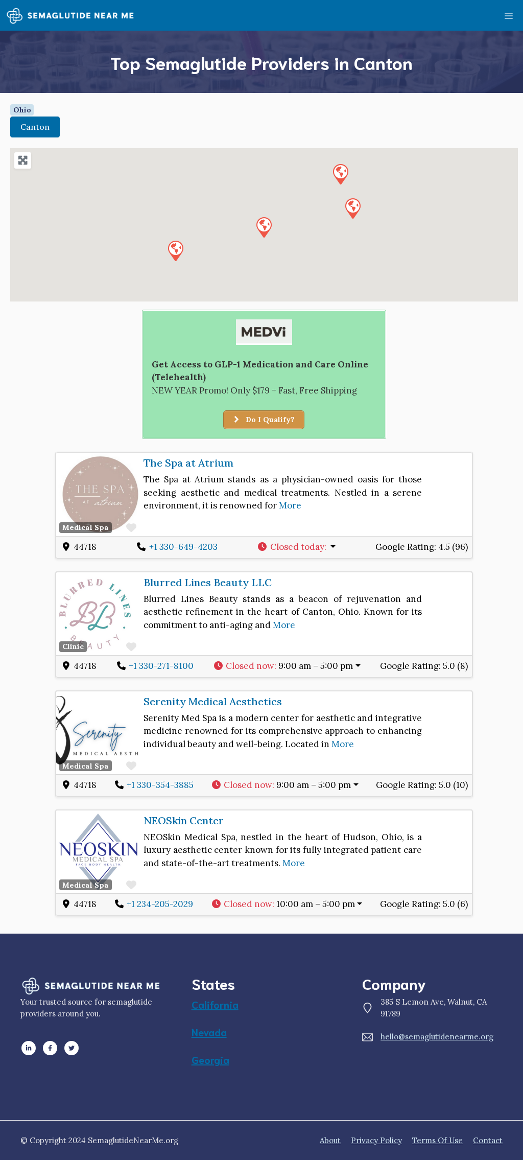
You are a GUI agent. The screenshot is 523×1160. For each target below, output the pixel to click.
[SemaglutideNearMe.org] (70, 15)
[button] (263, 227)
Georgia (210, 1059)
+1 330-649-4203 (183, 546)
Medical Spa (85, 527)
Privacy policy (376, 1140)
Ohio (22, 109)
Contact (488, 1140)
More (290, 505)
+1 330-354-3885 (160, 785)
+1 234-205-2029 (160, 904)
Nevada (209, 1031)
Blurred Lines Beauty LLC (208, 582)
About (330, 1140)
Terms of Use (437, 1140)
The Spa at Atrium (188, 462)
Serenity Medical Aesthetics (213, 701)
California (215, 1004)
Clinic (73, 646)
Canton (35, 127)
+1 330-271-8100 (161, 665)
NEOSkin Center (184, 820)
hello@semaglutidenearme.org (437, 1036)
